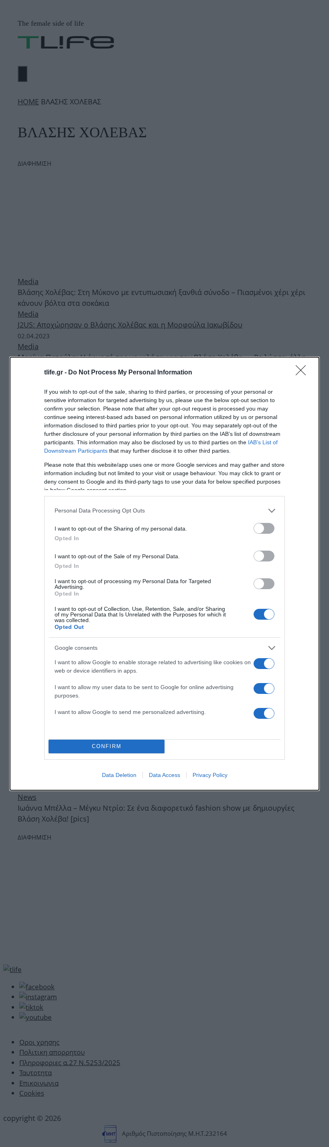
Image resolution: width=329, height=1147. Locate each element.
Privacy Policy (210, 775)
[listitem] (164, 510)
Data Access (164, 775)
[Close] (303, 372)
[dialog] (164, 573)
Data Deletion (119, 775)
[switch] (264, 528)
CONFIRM (107, 746)
